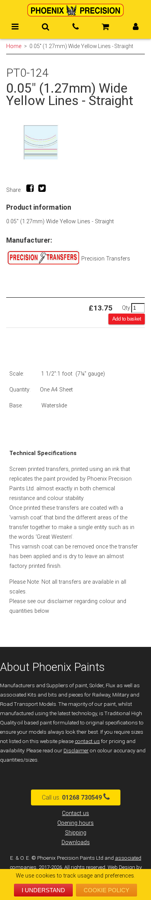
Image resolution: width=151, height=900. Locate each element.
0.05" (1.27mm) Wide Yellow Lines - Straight (81, 46)
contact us (87, 741)
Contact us (75, 813)
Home (13, 46)
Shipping (75, 832)
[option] (75, 142)
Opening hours (75, 823)
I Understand (43, 890)
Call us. (72, 797)
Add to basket (126, 319)
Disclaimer (76, 750)
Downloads (76, 842)
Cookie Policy (106, 890)
